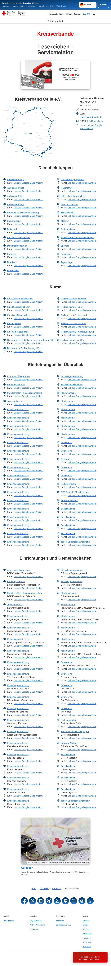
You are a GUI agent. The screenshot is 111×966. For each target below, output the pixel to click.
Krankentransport (69, 204)
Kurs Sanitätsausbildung (18, 315)
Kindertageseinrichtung (18, 409)
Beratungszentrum (16, 384)
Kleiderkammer (68, 401)
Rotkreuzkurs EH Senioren (74, 298)
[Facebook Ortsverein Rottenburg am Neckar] (24, 900)
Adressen (27, 868)
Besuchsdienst (14, 220)
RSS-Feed (86, 942)
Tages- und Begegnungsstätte (75, 541)
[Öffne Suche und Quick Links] (94, 14)
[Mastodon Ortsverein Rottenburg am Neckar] (65, 900)
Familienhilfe (13, 270)
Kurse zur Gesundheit (17, 331)
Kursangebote (14, 323)
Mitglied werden (36, 920)
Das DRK (86, 14)
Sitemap (85, 929)
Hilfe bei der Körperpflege (73, 196)
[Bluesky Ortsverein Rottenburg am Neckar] (73, 900)
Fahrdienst (12, 262)
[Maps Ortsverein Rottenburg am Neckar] (57, 900)
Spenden (77, 14)
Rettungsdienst (68, 229)
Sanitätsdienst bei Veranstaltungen (77, 237)
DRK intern (86, 946)
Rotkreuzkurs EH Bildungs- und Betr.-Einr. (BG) (30, 339)
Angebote (54, 14)
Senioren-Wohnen (69, 500)
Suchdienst (66, 253)
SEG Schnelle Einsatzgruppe (75, 492)
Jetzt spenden (8, 920)
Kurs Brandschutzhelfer (18, 306)
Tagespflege (67, 262)
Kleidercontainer (68, 392)
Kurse (61, 14)
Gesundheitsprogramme (72, 179)
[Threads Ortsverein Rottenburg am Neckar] (81, 900)
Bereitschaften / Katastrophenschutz (24, 392)
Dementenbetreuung (17, 245)
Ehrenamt (12, 253)
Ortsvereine (66, 442)
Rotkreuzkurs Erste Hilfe (72, 339)
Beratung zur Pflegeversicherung (23, 212)
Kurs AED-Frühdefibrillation (20, 298)
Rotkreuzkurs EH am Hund (74, 315)
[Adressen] (55, 841)
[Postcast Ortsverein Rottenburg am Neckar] (90, 900)
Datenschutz (87, 933)
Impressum (86, 938)
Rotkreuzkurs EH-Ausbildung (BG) (77, 331)
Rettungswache (68, 483)
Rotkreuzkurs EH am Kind (73, 323)
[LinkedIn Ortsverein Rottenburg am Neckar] (40, 900)
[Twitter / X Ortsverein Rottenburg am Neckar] (32, 900)
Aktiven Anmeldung (37, 925)
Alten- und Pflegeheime (18, 376)
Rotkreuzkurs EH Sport (72, 306)
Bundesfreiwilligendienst (18, 237)
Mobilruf (65, 220)
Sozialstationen (68, 508)
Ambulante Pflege (15, 179)
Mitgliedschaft (67, 212)
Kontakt (85, 925)
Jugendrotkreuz (14, 401)
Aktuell (69, 14)
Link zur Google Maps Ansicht (91, 127)
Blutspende (12, 229)
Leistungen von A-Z (63, 925)
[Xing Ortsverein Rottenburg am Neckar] (49, 900)
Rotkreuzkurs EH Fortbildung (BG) (23, 348)
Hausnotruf (66, 187)
